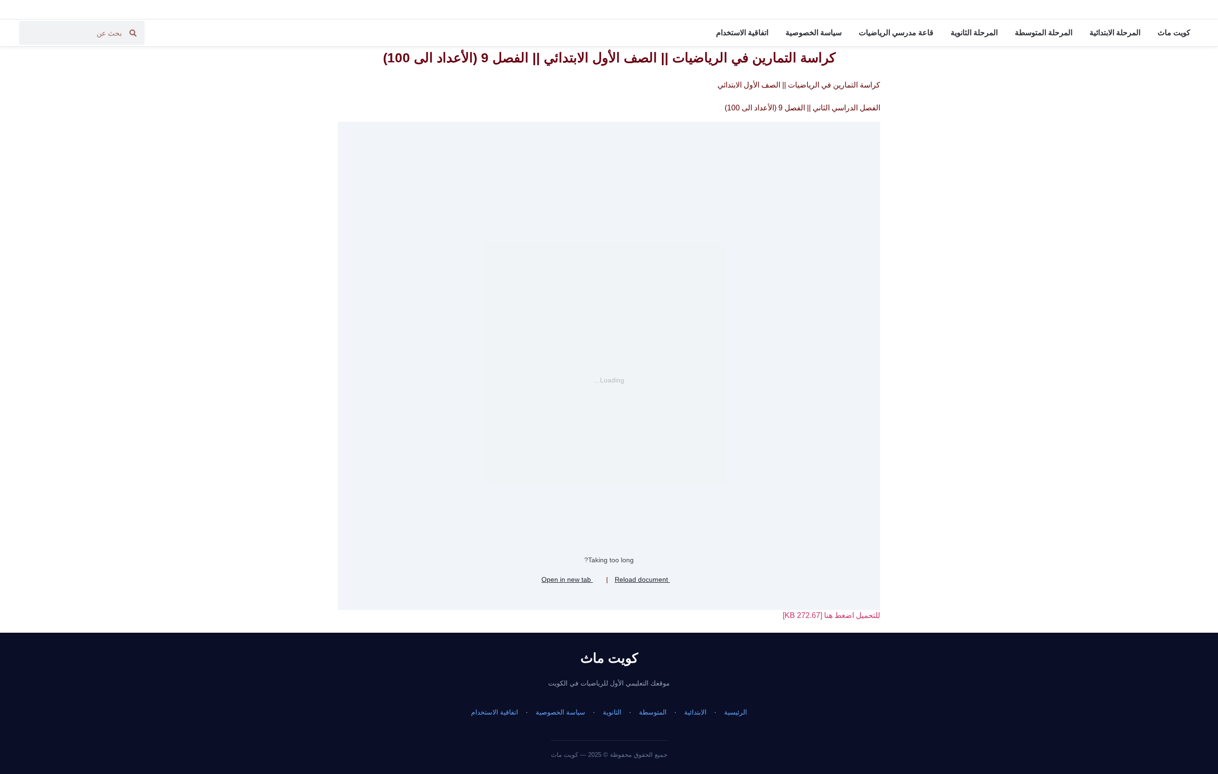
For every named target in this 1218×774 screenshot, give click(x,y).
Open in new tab (567, 579)
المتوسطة (653, 712)
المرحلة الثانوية (974, 33)
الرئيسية (735, 712)
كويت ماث (1174, 33)
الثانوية (612, 712)
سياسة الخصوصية (814, 33)
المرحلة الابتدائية (1115, 33)
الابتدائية (695, 712)
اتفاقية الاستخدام (742, 33)
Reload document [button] (642, 579)
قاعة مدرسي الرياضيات (896, 33)
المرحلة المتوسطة (1043, 33)
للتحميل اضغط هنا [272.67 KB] (831, 615)
